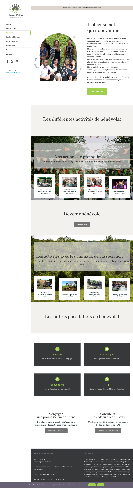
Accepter (92, 485)
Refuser (100, 485)
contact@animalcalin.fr (13, 72)
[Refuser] (130, 485)
